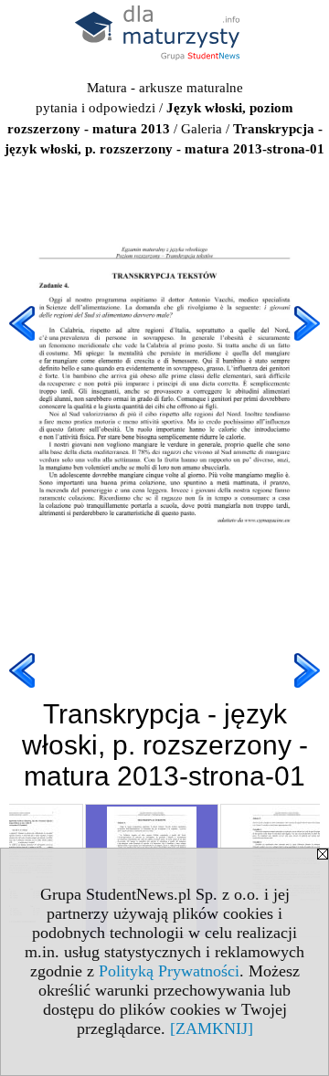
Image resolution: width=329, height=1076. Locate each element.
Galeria (201, 128)
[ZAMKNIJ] (211, 1028)
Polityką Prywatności (169, 971)
